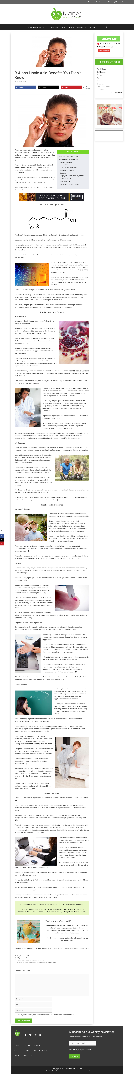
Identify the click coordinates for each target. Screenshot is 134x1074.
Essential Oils (102, 90)
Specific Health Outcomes (68, 168)
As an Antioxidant (66, 162)
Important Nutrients (26, 956)
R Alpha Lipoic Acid (23, 958)
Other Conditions (65, 178)
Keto (98, 78)
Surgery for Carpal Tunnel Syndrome (72, 176)
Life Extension (64, 165)
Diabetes (63, 173)
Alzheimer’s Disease (67, 170)
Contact (104, 2)
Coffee (99, 81)
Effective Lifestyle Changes (35, 27)
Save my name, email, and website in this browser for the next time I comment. (45, 1015)
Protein (99, 75)
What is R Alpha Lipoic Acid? (68, 156)
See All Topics (117, 93)
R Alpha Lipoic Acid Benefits (68, 159)
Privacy (37, 1045)
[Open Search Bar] (107, 27)
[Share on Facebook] (2, 536)
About (98, 2)
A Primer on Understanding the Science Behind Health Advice (36, 962)
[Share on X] (2, 539)
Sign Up (74, 1056)
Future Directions (64, 181)
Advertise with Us (40, 1050)
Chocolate (100, 84)
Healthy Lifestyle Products (77, 27)
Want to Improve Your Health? (69, 184)
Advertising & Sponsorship (115, 2)
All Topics (93, 27)
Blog (18, 956)
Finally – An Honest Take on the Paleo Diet (30, 960)
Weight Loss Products (58, 27)
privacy (75, 1049)
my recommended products (64, 938)
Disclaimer (91, 2)
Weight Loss (101, 69)
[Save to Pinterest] (2, 543)
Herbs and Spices (103, 87)
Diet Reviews (101, 72)
